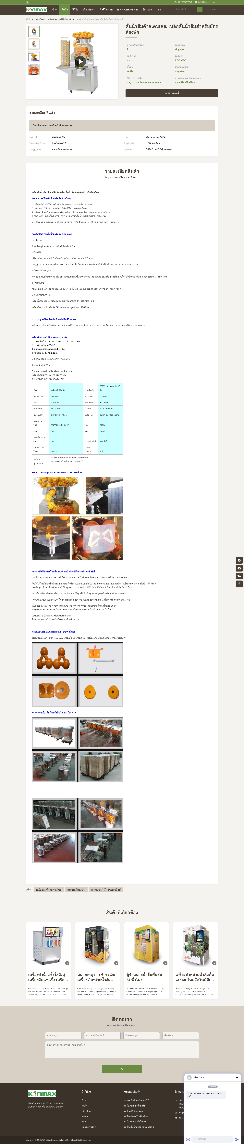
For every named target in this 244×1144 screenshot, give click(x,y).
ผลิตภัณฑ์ (40, 19)
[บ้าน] (36, 9)
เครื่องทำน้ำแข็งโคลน (135, 1121)
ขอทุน (85, 1116)
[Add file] (188, 1139)
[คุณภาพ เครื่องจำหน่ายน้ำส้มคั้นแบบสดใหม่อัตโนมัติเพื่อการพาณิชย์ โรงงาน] (195, 944)
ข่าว (160, 9)
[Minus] (237, 1077)
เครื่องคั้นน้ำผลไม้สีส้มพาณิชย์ (61, 19)
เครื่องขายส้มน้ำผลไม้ (135, 1106)
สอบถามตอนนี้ (172, 93)
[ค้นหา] (199, 9)
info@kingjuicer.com (206, 2)
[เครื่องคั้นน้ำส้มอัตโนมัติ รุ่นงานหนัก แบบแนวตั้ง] (80, 61)
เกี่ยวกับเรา (89, 9)
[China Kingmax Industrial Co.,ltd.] (42, 1096)
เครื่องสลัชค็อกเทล (133, 1111)
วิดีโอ (75, 9)
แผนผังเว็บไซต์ (89, 1127)
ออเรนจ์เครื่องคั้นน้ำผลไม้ (136, 1100)
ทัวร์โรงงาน (106, 9)
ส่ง (122, 1069)
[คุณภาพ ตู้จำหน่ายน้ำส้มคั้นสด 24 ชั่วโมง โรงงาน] (146, 944)
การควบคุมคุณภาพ (128, 9)
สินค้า (65, 9)
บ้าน (54, 9)
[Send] (237, 1139)
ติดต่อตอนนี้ (48, 994)
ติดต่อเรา (148, 9)
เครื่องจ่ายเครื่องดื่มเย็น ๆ (136, 1116)
